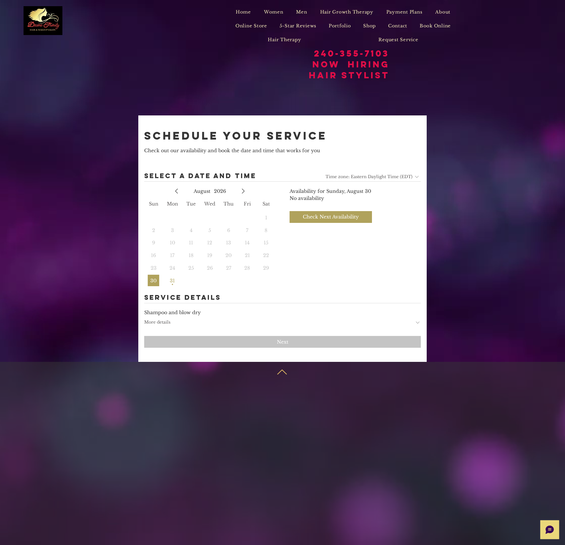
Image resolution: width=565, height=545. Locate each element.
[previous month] (176, 191)
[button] (274, 12)
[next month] (243, 191)
